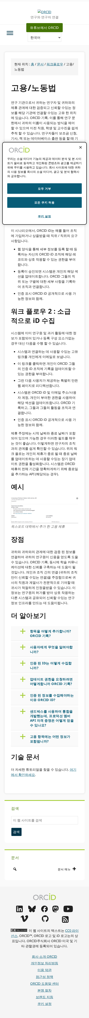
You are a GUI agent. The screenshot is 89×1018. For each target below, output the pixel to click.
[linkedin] (19, 911)
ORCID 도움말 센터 (44, 983)
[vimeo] (24, 920)
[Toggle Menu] (10, 33)
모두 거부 (44, 188)
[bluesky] (32, 911)
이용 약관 (44, 970)
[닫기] (80, 147)
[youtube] (68, 911)
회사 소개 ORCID (44, 956)
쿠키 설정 (44, 1004)
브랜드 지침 (44, 997)
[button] (48, 633)
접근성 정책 (44, 976)
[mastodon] (55, 911)
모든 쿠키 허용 (44, 202)
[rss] (65, 921)
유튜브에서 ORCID (44, 27)
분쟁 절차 (44, 990)
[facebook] (44, 911)
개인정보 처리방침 (44, 963)
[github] (45, 920)
